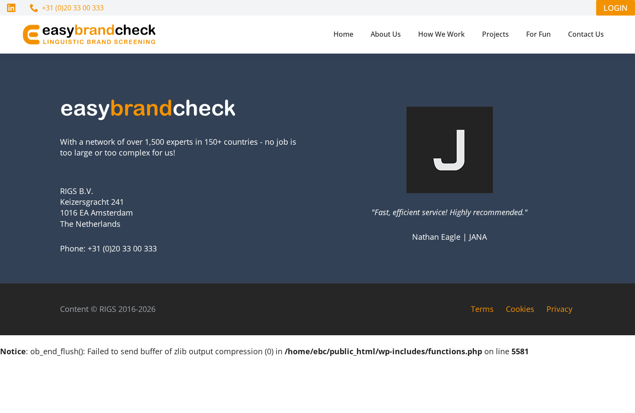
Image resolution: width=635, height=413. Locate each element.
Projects (495, 34)
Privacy (559, 309)
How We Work (441, 34)
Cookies (520, 309)
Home (343, 34)
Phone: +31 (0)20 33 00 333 (108, 248)
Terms (482, 309)
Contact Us (586, 34)
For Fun (538, 34)
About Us (386, 34)
